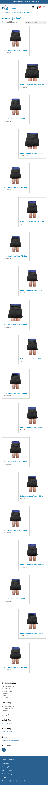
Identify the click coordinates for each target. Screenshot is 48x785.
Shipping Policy (7, 767)
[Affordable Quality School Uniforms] (9, 7)
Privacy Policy (6, 763)
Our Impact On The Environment (13, 781)
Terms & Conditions (8, 760)
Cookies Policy (7, 774)
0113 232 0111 (7, 732)
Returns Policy (7, 770)
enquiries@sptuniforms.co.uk (12, 740)
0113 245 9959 (7, 723)
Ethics (4, 777)
